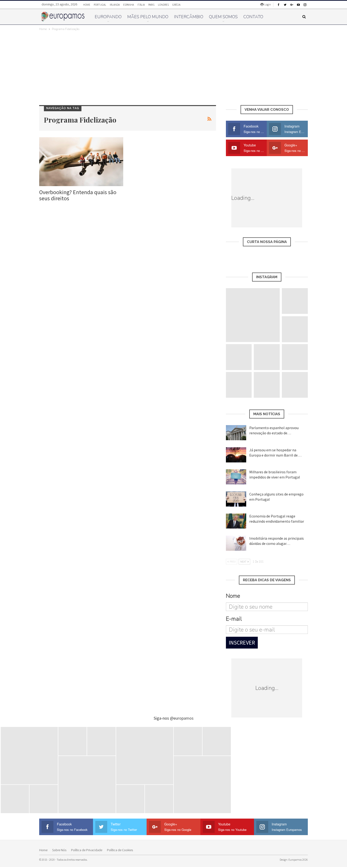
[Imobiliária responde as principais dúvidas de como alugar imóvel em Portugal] (236, 543)
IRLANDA (115, 4)
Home (43, 850)
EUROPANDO (108, 17)
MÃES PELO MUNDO (147, 17)
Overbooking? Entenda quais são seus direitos (77, 195)
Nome (233, 596)
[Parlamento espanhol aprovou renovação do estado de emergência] (236, 432)
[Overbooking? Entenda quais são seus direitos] (81, 161)
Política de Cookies (120, 850)
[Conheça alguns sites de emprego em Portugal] (236, 499)
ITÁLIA (141, 4)
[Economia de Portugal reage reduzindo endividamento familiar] (236, 521)
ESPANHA (128, 4)
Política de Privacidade (86, 850)
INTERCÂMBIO (188, 17)
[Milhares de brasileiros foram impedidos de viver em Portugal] (236, 476)
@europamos (182, 718)
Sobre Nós (59, 850)
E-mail (234, 619)
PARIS (151, 4)
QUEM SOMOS (223, 17)
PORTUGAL (100, 4)
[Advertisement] (173, 67)
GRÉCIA (176, 4)
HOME (86, 4)
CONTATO (253, 17)
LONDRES (163, 4)
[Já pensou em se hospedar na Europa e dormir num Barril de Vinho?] (236, 454)
